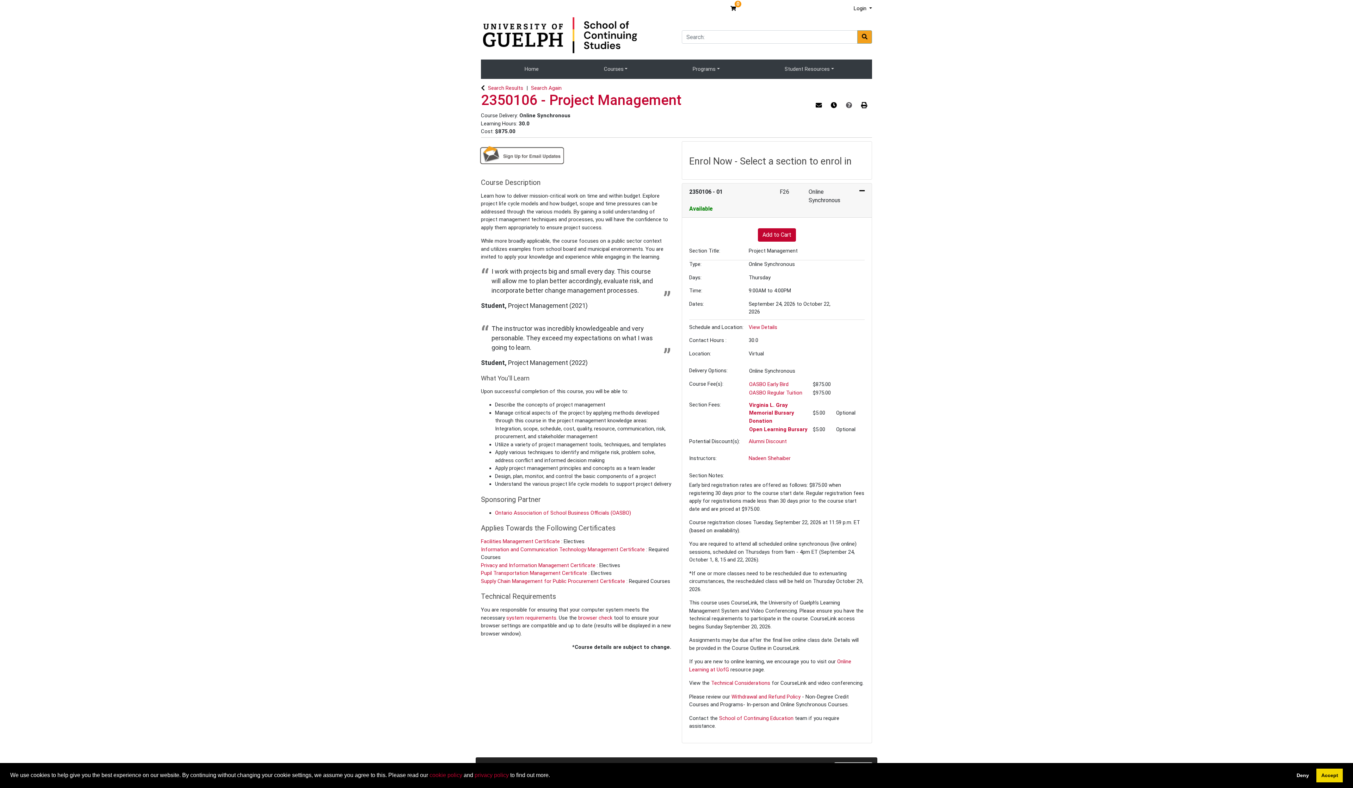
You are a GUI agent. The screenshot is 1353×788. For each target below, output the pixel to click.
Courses (614, 69)
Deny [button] (1303, 775)
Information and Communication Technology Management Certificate (563, 549)
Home (532, 69)
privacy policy (492, 775)
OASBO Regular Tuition (775, 393)
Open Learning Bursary (778, 429)
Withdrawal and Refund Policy (766, 697)
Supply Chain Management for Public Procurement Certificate (553, 581)
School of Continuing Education (756, 718)
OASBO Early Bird (769, 384)
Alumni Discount (768, 441)
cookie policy (446, 775)
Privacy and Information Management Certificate (539, 565)
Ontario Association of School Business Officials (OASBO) (563, 513)
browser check (595, 618)
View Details (763, 327)
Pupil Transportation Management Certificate (534, 573)
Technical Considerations (740, 683)
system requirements (531, 618)
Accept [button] (1329, 775)
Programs (704, 69)
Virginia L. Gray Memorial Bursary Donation (771, 413)
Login (861, 8)
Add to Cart (776, 234)
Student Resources (807, 69)
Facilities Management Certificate (521, 541)
